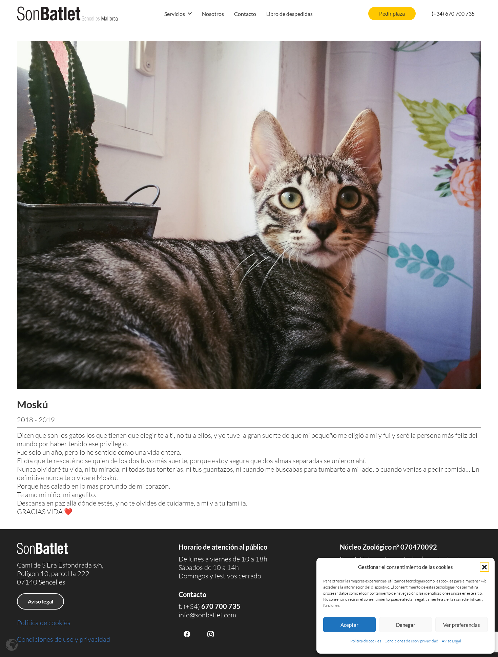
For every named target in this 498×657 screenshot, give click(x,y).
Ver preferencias (461, 625)
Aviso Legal (451, 640)
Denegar (405, 625)
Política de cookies (365, 640)
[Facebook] (187, 634)
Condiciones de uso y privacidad (411, 640)
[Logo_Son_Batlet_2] (67, 13)
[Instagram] (210, 634)
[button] (484, 567)
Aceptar (349, 625)
